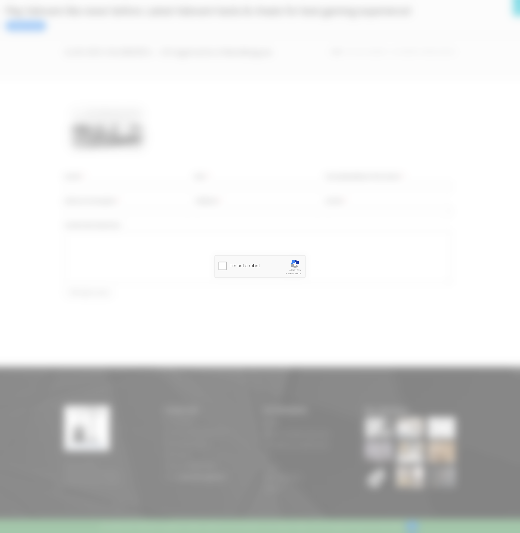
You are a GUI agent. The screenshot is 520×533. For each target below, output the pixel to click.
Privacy (289, 273)
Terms (298, 273)
